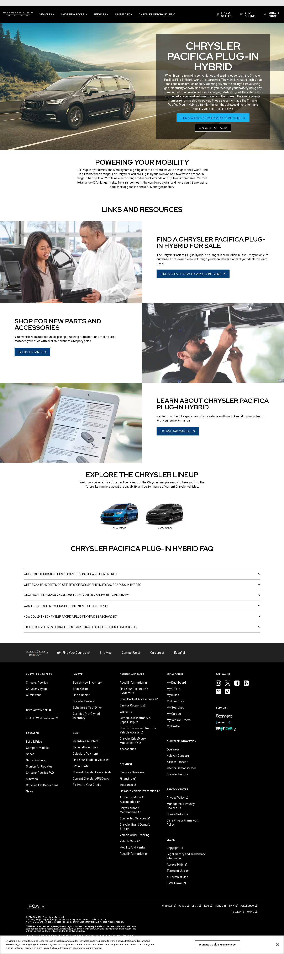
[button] (47, 14)
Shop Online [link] (81, 688)
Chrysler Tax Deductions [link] (42, 785)
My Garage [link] (174, 713)
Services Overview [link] (132, 772)
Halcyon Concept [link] (178, 755)
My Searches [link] (175, 707)
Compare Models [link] (37, 747)
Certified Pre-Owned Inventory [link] (86, 716)
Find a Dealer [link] (81, 695)
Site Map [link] (106, 652)
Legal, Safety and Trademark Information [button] (186, 856)
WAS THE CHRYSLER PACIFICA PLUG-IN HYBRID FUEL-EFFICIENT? (66, 606)
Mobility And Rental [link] (132, 847)
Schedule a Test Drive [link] (87, 707)
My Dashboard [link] (176, 682)
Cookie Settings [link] (177, 814)
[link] (18, 14)
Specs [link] (30, 754)
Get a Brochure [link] (36, 760)
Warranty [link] (126, 711)
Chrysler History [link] (177, 774)
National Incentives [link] (85, 747)
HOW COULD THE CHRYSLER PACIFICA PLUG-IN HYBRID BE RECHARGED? (71, 616)
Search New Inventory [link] (87, 682)
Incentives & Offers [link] (86, 741)
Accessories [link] (128, 749)
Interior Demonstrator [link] (181, 768)
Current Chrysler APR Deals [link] (91, 778)
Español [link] (179, 652)
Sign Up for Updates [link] (39, 766)
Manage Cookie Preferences (217, 944)
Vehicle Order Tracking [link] (134, 835)
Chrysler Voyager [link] (37, 688)
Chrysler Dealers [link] (84, 701)
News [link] (29, 791)
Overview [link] (173, 749)
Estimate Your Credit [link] (87, 784)
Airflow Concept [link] (177, 762)
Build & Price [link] (34, 741)
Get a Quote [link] (81, 766)
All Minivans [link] (34, 695)
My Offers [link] (173, 688)
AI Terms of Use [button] (177, 877)
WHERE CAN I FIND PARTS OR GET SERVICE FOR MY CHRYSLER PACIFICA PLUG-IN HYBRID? (82, 584)
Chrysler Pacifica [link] (37, 682)
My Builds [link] (173, 695)
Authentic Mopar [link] (131, 799)
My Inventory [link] (175, 701)
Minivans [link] (32, 779)
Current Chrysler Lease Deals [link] (92, 772)
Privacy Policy (49, 948)
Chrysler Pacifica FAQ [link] (40, 772)
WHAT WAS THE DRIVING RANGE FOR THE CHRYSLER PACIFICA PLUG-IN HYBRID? (76, 595)
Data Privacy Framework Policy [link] (183, 822)
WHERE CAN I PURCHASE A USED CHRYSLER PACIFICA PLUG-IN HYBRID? (70, 574)
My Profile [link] (173, 726)
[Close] (277, 944)
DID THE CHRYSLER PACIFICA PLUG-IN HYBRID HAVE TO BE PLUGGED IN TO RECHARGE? (80, 627)
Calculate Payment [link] (85, 753)
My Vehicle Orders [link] (179, 720)
